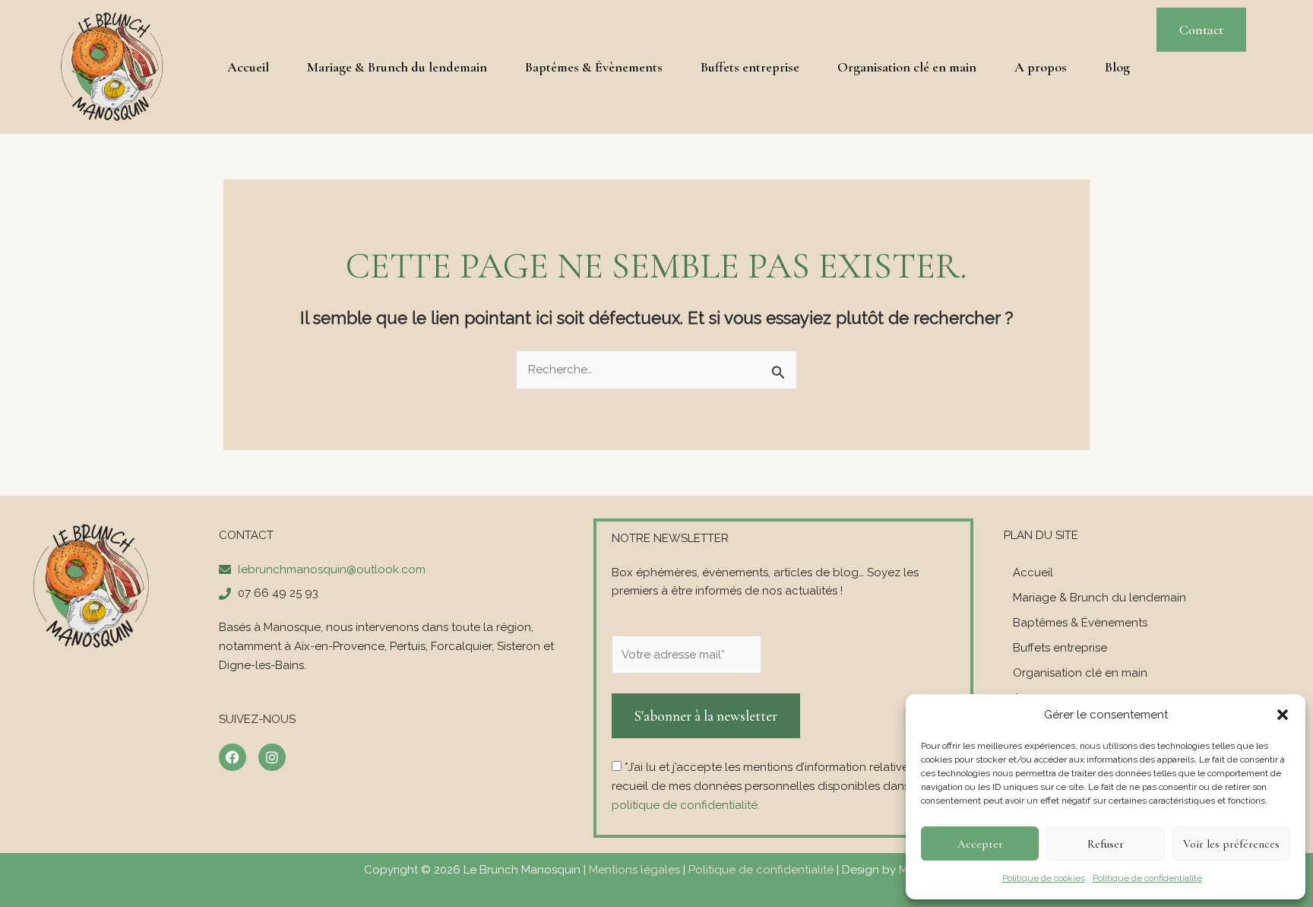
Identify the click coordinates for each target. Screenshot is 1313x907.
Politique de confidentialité (1147, 878)
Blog (1117, 67)
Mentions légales (634, 870)
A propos (1040, 67)
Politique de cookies (1043, 878)
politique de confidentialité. (686, 805)
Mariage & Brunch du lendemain (397, 67)
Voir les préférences (1231, 844)
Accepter (980, 844)
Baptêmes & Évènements (594, 67)
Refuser (1105, 844)
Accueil (248, 67)
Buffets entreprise (750, 67)
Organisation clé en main (906, 67)
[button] (1282, 714)
